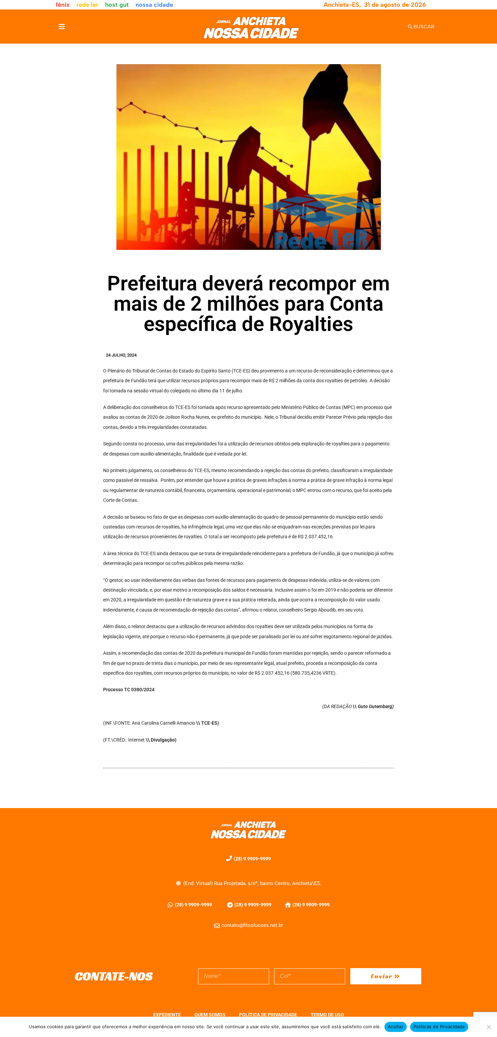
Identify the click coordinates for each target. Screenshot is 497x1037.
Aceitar (395, 1026)
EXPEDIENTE (167, 1014)
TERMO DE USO (327, 1014)
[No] (488, 1026)
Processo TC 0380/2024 (129, 689)
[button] (62, 26)
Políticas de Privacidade (439, 1026)
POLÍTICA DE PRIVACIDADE (268, 1014)
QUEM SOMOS (210, 1014)
